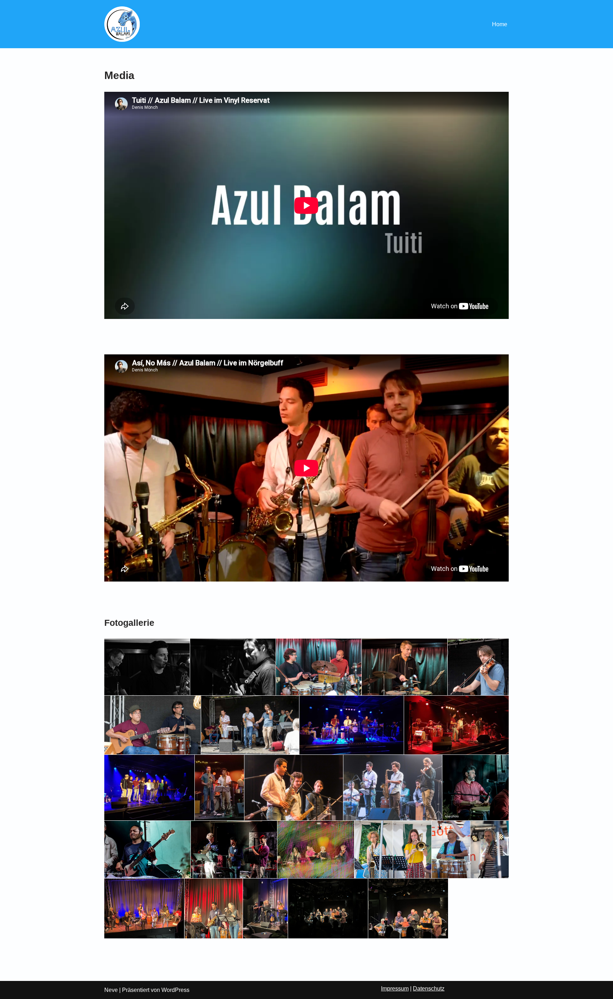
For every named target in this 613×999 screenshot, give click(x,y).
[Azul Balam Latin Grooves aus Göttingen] (122, 24)
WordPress (175, 990)
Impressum (395, 989)
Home (499, 24)
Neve (111, 990)
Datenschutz (428, 989)
